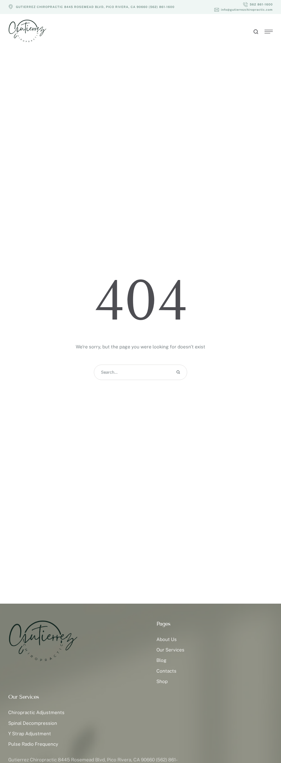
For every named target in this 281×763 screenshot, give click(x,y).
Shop (162, 681)
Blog (161, 660)
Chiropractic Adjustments (36, 712)
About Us (166, 639)
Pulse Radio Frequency (33, 744)
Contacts (166, 671)
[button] (258, 4)
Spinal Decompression (32, 723)
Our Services (170, 650)
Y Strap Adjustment (29, 733)
